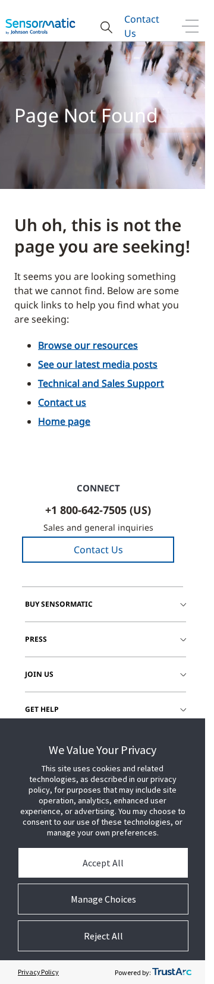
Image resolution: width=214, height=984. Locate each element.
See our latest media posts (98, 364)
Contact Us (141, 26)
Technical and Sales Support (101, 383)
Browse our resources (88, 345)
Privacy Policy (38, 971)
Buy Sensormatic (59, 604)
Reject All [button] (103, 936)
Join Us (39, 674)
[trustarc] (172, 972)
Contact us (62, 402)
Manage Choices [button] (103, 899)
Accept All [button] (103, 863)
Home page (64, 421)
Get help (42, 709)
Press (36, 639)
